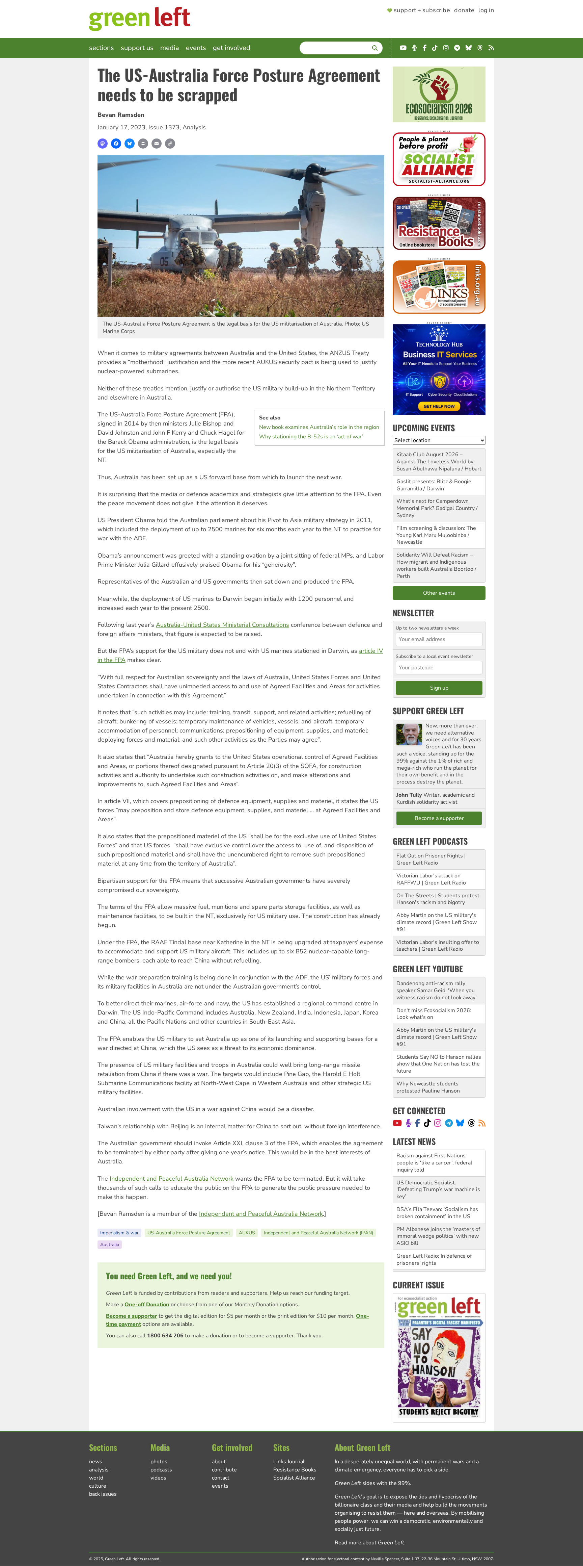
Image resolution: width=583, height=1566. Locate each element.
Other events (439, 593)
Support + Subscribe (422, 10)
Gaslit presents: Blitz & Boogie (433, 481)
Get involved (231, 47)
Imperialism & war (119, 1233)
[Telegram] (449, 1123)
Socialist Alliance (294, 1478)
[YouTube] (397, 1123)
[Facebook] (116, 143)
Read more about (369, 1542)
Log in (486, 10)
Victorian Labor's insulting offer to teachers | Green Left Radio (437, 946)
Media (169, 47)
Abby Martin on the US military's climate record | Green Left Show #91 (436, 922)
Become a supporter (131, 1316)
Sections (101, 47)
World (96, 1478)
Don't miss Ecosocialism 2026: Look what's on (433, 1014)
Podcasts (161, 1469)
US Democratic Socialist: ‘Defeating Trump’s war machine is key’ (438, 1163)
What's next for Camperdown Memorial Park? (432, 504)
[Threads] (471, 1123)
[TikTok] (427, 1123)
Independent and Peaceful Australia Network (171, 1179)
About (219, 1461)
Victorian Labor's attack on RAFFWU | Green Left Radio (431, 879)
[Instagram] (437, 1123)
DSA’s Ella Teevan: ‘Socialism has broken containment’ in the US (437, 1186)
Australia (109, 1244)
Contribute (224, 1469)
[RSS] (481, 1123)
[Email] (156, 143)
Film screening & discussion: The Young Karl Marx (436, 531)
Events (196, 47)
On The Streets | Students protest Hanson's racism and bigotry (437, 899)
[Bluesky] (129, 143)
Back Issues (103, 1494)
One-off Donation (146, 1304)
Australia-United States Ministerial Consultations (222, 625)
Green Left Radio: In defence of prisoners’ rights (434, 1233)
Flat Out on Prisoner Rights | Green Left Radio (431, 859)
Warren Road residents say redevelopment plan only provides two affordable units (438, 1256)
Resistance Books (294, 1469)
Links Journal (289, 1461)
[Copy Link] (170, 143)
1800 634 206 (165, 1335)
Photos (158, 1461)
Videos (158, 1478)
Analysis (194, 127)
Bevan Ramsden (121, 115)
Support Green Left (428, 710)
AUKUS (247, 1233)
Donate (464, 10)
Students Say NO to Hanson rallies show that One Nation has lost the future (438, 1064)
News (95, 1461)
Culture (97, 1486)
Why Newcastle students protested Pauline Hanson (428, 1087)
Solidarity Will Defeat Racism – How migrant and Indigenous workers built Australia (434, 562)
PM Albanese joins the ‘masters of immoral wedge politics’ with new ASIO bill (438, 1210)
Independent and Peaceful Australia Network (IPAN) (318, 1233)
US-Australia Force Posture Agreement (188, 1233)
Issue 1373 (163, 127)
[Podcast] (409, 1123)
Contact (220, 1478)
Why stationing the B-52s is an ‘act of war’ (311, 436)
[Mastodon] (103, 143)
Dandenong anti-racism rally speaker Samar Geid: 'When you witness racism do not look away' (436, 990)
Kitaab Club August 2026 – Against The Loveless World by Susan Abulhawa (434, 461)
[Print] (143, 143)
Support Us (137, 47)
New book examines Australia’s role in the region (319, 427)
